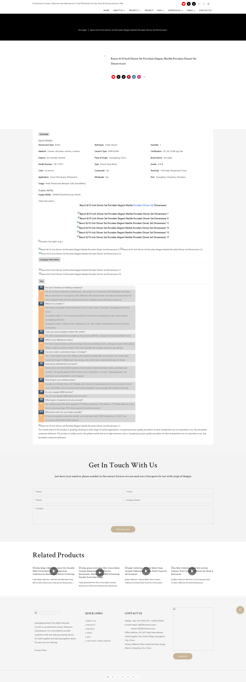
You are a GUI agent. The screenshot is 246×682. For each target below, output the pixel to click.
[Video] (123, 232)
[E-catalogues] (161, 249)
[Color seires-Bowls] (123, 218)
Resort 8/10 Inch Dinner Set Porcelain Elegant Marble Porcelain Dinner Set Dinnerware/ (128, 30)
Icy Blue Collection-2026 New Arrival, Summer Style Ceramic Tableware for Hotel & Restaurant (190, 581)
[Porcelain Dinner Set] (123, 222)
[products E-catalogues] (79, 249)
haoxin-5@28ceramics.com (140, 628)
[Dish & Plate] (123, 227)
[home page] (79, 425)
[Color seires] (123, 213)
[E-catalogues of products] (80, 273)
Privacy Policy (41, 650)
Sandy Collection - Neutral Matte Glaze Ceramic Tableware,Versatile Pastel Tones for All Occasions (143, 581)
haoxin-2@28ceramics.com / (144, 624)
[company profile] (80, 269)
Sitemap (53, 642)
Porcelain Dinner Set (143, 205)
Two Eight (82, 30)
